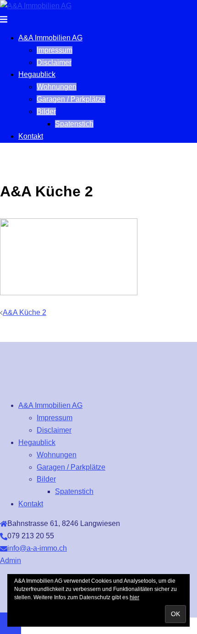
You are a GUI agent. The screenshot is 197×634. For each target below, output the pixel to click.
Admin (10, 560)
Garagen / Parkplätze (71, 99)
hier (134, 597)
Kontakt (30, 136)
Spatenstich (74, 124)
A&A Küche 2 (24, 312)
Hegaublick (36, 74)
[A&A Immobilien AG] (35, 6)
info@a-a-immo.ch (37, 548)
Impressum (54, 50)
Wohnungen (57, 87)
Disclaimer (54, 62)
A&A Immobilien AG (50, 38)
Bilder (46, 111)
